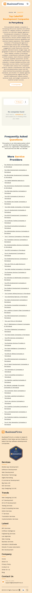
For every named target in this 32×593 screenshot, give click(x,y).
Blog (3, 572)
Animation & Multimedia (9, 544)
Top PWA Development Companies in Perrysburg (15, 317)
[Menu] (27, 3)
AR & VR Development (9, 503)
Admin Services (7, 511)
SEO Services (6, 486)
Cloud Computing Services (10, 508)
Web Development (8, 472)
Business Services (7, 541)
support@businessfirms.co (14, 582)
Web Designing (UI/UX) (9, 497)
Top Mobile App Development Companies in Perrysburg (16, 165)
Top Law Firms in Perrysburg (13, 321)
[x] (27, 590)
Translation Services (8, 516)
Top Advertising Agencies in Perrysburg (16, 296)
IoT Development (7, 500)
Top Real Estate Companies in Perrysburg (17, 334)
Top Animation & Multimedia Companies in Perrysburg (17, 278)
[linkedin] (23, 590)
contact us (19, 114)
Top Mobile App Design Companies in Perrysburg (15, 202)
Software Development (9, 469)
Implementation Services (10, 519)
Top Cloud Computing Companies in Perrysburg (15, 227)
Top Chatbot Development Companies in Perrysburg (16, 289)
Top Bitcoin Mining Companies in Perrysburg (14, 355)
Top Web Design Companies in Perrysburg (17, 207)
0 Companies (16, 84)
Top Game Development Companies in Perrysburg (15, 301)
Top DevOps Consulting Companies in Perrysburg (15, 306)
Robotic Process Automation (11, 547)
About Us (5, 561)
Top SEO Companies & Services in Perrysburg (15, 197)
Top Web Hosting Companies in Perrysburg (17, 269)
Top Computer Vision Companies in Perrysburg (15, 391)
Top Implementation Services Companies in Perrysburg (16, 246)
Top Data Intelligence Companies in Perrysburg (15, 349)
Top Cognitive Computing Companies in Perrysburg (16, 407)
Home (11, 12)
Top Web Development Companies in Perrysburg (15, 171)
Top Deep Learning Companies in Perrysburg (14, 397)
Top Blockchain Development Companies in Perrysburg (16, 176)
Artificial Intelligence (8, 531)
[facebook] (19, 590)
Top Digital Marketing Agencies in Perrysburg (14, 181)
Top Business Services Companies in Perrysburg (15, 273)
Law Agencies (6, 536)
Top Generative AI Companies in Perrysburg (14, 370)
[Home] (14, 4)
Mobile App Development (10, 467)
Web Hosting (6, 539)
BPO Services (6, 528)
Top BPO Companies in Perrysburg (15, 250)
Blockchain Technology (9, 475)
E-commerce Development (10, 480)
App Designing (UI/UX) (9, 488)
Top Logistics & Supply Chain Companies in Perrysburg (17, 311)
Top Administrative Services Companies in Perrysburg (16, 232)
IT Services (5, 513)
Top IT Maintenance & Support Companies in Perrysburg (17, 325)
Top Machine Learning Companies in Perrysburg (15, 381)
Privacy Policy (6, 564)
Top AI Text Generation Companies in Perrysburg (15, 423)
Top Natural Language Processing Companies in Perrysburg (14, 386)
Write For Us (6, 569)
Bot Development (7, 550)
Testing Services (7, 505)
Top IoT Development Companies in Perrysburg (15, 211)
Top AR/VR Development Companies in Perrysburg (16, 216)
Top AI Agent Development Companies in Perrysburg (16, 365)
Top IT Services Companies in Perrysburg (17, 236)
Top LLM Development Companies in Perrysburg (15, 413)
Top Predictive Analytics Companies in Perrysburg (15, 418)
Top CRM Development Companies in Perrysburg (15, 360)
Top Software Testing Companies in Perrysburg (15, 221)
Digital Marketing (7, 478)
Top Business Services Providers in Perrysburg (15, 344)
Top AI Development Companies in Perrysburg (14, 254)
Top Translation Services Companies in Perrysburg (16, 240)
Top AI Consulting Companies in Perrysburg (14, 376)
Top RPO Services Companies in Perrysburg (14, 339)
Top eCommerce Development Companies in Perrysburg (17, 187)
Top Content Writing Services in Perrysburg (17, 293)
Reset (20, 102)
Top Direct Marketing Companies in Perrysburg (14, 330)
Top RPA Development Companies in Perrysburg (15, 284)
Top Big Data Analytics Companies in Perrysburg (15, 192)
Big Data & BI (6, 483)
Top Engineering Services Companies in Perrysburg (16, 259)
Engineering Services (8, 533)
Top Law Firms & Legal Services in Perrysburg (14, 265)
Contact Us (5, 567)
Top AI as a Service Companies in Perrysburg (14, 402)
